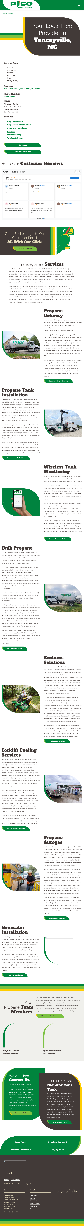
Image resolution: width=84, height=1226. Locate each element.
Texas (32, 1209)
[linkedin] (12, 1173)
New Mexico (34, 1201)
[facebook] (5, 1173)
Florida (32, 1198)
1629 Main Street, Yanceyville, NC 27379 (22, 89)
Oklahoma (33, 1206)
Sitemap (6, 1179)
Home (3, 13)
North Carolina (35, 1203)
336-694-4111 (13, 1212)
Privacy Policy (15, 1179)
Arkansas (33, 1195)
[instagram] (9, 1173)
